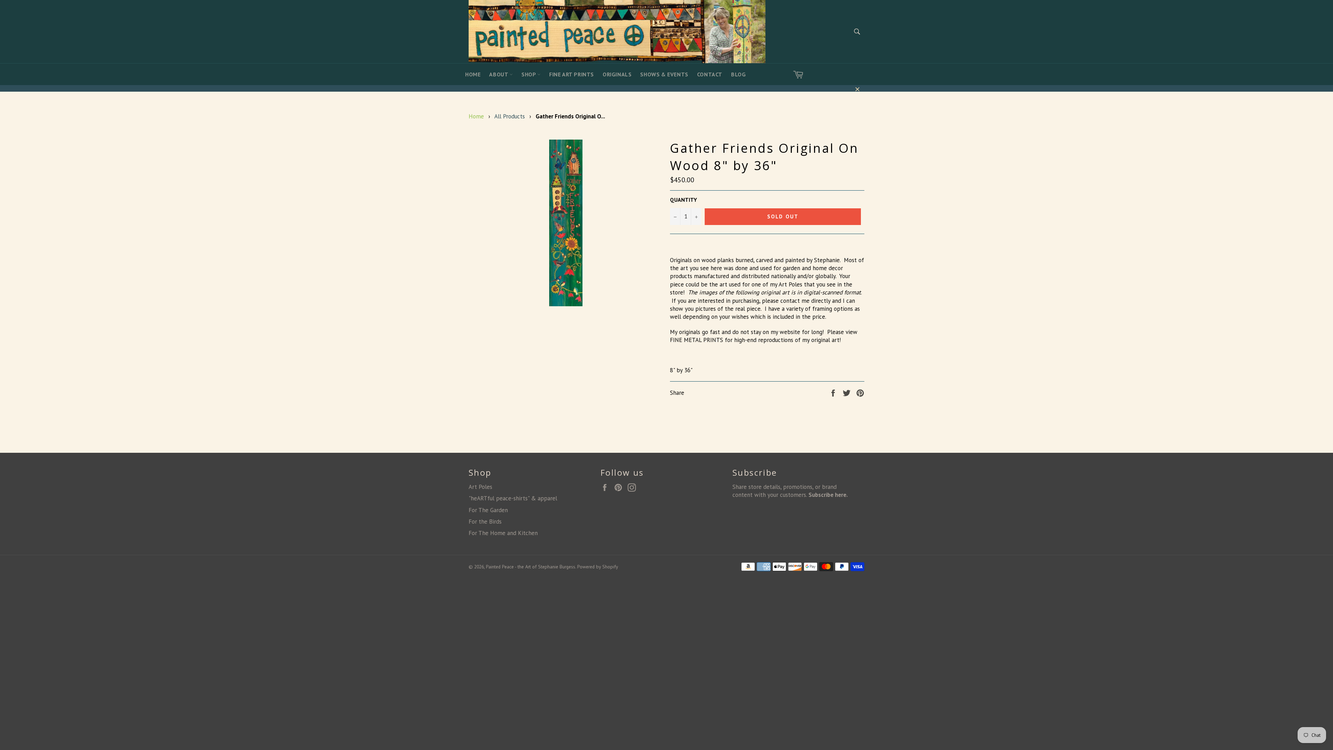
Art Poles (480, 487)
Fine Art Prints (571, 74)
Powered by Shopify (597, 567)
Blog (738, 74)
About (499, 74)
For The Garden (488, 510)
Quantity (683, 199)
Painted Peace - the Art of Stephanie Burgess (530, 567)
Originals (617, 74)
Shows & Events (664, 74)
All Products (509, 116)
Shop (529, 74)
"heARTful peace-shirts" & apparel (513, 498)
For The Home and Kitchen (503, 533)
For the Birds (485, 521)
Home (472, 74)
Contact (709, 74)
